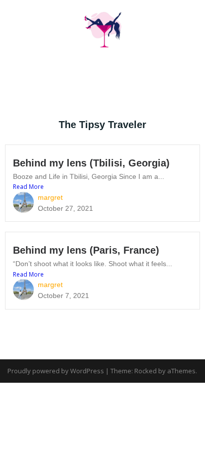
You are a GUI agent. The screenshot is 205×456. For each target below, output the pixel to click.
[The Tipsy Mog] (102, 26)
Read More (28, 186)
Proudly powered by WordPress (55, 370)
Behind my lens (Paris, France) (86, 250)
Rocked (145, 370)
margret (50, 197)
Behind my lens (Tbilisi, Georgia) (91, 162)
